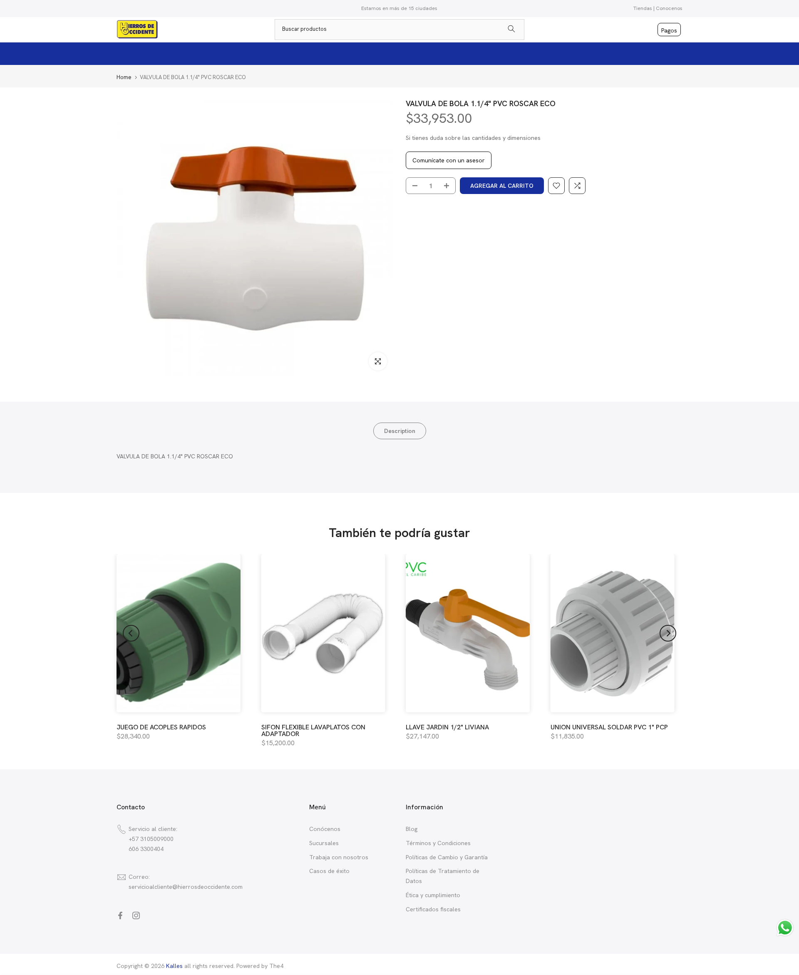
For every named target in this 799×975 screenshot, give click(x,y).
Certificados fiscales (433, 909)
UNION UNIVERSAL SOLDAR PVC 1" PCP (609, 727)
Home (124, 77)
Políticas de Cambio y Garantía (447, 857)
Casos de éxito (329, 871)
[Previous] (131, 633)
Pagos (669, 30)
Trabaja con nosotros (338, 857)
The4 (276, 966)
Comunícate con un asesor (448, 160)
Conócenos (324, 829)
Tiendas (642, 8)
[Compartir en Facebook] (120, 915)
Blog (411, 829)
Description (399, 431)
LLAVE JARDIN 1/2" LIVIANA (447, 727)
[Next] (668, 633)
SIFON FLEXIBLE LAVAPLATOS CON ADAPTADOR (313, 730)
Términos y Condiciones (438, 843)
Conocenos (669, 8)
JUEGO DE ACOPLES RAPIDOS (161, 727)
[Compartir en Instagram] (136, 915)
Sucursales (324, 843)
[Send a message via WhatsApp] (785, 928)
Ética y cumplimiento (433, 895)
